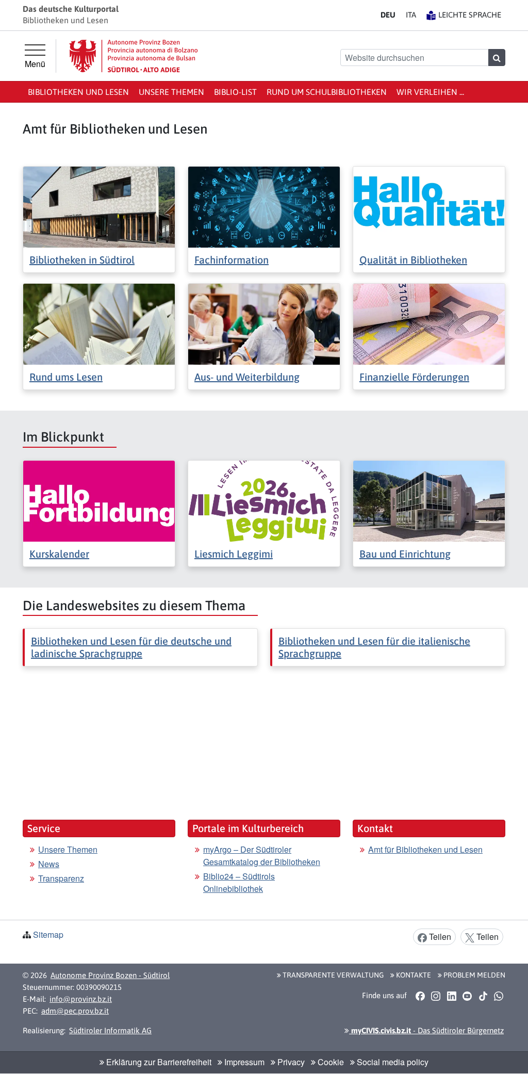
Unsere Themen (171, 91)
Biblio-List (235, 91)
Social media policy (391, 1062)
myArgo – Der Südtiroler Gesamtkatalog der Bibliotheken (261, 855)
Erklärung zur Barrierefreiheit (157, 1062)
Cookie (330, 1062)
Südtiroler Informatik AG (110, 1030)
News (48, 864)
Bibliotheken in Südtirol (82, 260)
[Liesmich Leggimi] (264, 500)
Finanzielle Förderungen (414, 377)
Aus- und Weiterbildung (247, 377)
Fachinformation (231, 260)
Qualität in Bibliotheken (413, 260)
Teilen (439, 936)
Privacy (290, 1062)
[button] (420, 996)
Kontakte (412, 975)
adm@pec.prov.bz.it (75, 1010)
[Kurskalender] (99, 500)
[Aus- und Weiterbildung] (264, 323)
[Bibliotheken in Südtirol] (99, 206)
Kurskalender (59, 554)
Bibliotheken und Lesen (78, 91)
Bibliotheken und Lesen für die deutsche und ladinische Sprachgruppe (131, 647)
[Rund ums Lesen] (99, 323)
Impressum (243, 1062)
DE (388, 14)
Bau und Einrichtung (405, 554)
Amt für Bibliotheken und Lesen (425, 849)
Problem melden (473, 975)
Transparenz (61, 878)
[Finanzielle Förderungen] (429, 323)
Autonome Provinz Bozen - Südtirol (110, 975)
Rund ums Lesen (66, 377)
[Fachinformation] (264, 206)
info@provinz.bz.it (81, 999)
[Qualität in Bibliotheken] (429, 206)
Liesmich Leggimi (233, 554)
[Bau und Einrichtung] (429, 500)
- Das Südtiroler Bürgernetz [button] (426, 1030)
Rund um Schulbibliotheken (327, 91)
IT (411, 14)
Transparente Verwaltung (332, 975)
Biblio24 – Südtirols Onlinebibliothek (239, 882)
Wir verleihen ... (430, 91)
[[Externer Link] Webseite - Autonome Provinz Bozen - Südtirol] (134, 56)
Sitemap (48, 934)
